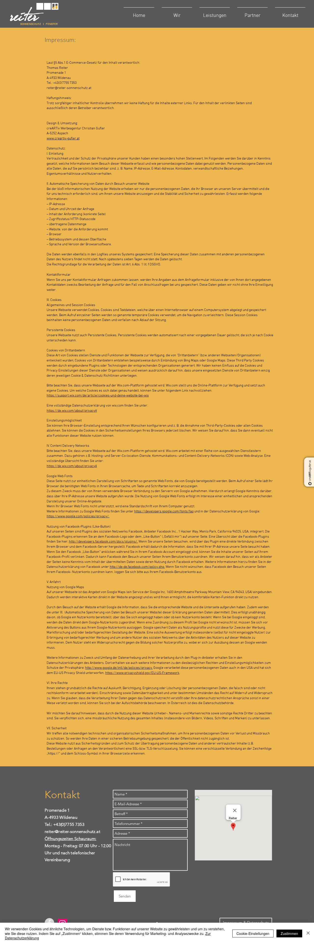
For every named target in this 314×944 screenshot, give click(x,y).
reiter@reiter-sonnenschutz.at (69, 88)
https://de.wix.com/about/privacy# (72, 411)
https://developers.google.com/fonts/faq (164, 511)
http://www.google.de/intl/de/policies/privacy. (119, 668)
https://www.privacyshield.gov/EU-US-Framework (142, 673)
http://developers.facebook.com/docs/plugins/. (103, 542)
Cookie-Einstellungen (252, 933)
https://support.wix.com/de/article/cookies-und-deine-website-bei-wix (98, 396)
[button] (177, 13)
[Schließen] (308, 933)
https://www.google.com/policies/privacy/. (78, 516)
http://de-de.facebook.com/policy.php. (137, 567)
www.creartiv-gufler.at (63, 139)
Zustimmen (289, 933)
